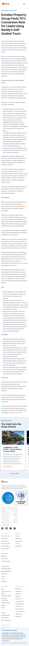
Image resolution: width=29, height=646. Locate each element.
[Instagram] (15, 528)
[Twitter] (11, 528)
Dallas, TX (17, 596)
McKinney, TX (18, 614)
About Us (17, 536)
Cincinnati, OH (19, 606)
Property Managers (6, 568)
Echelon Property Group (15, 89)
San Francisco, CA (20, 611)
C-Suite (3, 578)
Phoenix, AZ (18, 598)
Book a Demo (18, 546)
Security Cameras (5, 543)
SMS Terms (24, 486)
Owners (3, 576)
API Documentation (6, 620)
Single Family (4, 553)
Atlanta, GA (18, 588)
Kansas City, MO (19, 609)
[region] (14, 637)
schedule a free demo (16, 412)
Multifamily (4, 556)
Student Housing (5, 561)
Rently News (18, 538)
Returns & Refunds (5, 486)
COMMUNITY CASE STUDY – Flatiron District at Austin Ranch (12, 449)
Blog (2, 588)
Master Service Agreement (17, 488)
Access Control (5, 541)
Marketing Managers (6, 571)
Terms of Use (22, 485)
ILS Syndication (5, 548)
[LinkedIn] (6, 528)
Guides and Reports (6, 595)
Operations (4, 573)
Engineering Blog (5, 615)
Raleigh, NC (18, 616)
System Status (4, 617)
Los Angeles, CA (19, 601)
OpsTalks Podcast (5, 602)
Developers (4, 581)
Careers (17, 543)
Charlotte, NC (18, 591)
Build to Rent (4, 558)
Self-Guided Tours (6, 536)
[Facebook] (2, 528)
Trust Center (18, 486)
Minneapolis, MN (19, 604)
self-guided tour (21, 206)
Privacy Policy (5, 640)
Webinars (3, 605)
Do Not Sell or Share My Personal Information (14, 643)
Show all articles (14, 473)
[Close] (27, 629)
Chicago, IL (18, 593)
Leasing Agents (5, 566)
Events (3, 607)
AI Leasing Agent (5, 546)
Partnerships (18, 541)
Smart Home (4, 538)
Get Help (3, 612)
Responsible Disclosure (6, 488)
